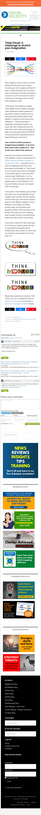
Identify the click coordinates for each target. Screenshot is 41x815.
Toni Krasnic (7, 380)
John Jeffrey (7, 341)
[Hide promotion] (38, 3)
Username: (9, 763)
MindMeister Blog (11, 687)
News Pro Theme (22, 802)
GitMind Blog (9, 697)
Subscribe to (5, 423)
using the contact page (13, 301)
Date (7, 338)
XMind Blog (9, 694)
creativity (21, 319)
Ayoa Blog (9, 700)
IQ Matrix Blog (10, 713)
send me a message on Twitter (16, 304)
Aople (15, 319)
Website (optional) (32, 415)
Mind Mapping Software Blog (14, 14)
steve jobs (28, 319)
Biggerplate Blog (11, 684)
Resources (16, 317)
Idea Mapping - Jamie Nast (15, 706)
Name (3, 415)
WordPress (21, 805)
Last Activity (18, 338)
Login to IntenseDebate (5, 413)
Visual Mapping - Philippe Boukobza (18, 710)
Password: (8, 770)
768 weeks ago (16, 380)
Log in (28, 805)
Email (15, 415)
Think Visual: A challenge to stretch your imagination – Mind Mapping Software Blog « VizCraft (20, 363)
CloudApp (24, 799)
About (13, 25)
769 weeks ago (16, 341)
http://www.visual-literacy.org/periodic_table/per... (14, 386)
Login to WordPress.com (17, 413)
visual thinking (15, 321)
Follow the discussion (38, 334)
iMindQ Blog (9, 690)
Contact (27, 25)
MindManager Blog (12, 703)
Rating (12, 338)
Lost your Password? (14, 788)
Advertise (19, 25)
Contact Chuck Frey (12, 746)
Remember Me (12, 778)
